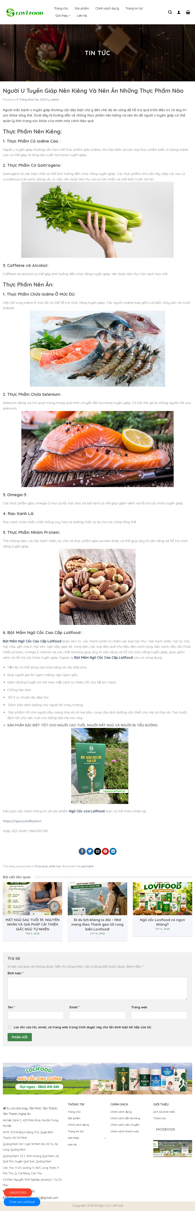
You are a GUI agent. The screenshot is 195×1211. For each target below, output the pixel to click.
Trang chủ (61, 8)
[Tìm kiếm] (170, 12)
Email (74, 1007)
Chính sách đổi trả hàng (125, 1118)
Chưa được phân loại (47, 866)
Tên (11, 1007)
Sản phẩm (82, 8)
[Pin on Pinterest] (105, 851)
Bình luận (15, 973)
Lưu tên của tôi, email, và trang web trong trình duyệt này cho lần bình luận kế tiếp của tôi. (83, 1027)
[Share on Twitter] (90, 851)
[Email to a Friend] (97, 851)
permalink (87, 866)
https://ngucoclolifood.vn (22, 821)
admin (55, 99)
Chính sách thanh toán (124, 1131)
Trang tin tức (134, 8)
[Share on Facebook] (82, 851)
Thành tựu (159, 1118)
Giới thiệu (61, 15)
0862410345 (17, 1192)
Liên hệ (82, 15)
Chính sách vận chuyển (124, 1124)
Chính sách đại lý (107, 8)
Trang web (139, 1007)
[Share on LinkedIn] (113, 851)
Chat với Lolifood (22, 1202)
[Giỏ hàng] (188, 12)
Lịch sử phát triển (164, 1111)
